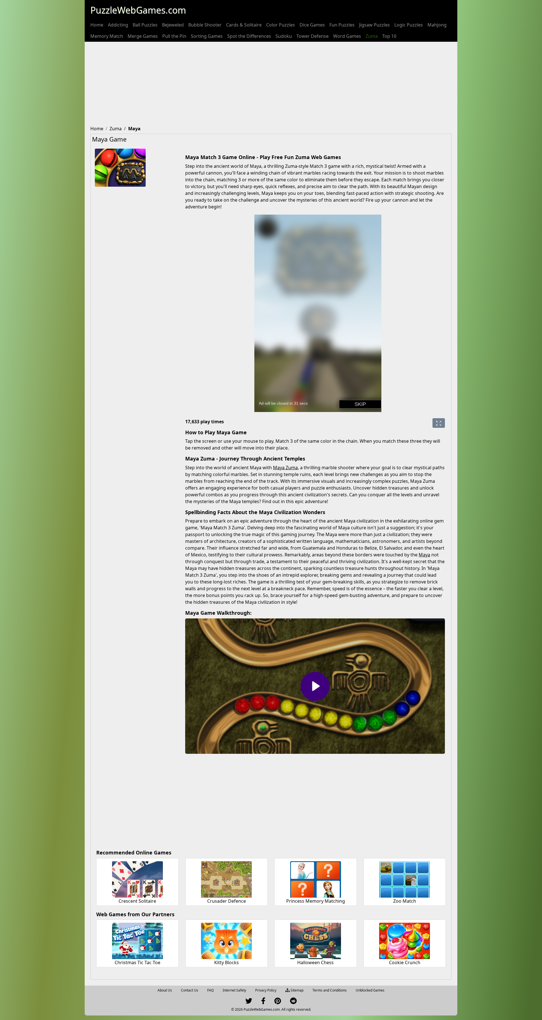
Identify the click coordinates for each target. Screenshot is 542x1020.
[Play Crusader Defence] (226, 879)
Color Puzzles (280, 25)
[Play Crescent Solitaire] (137, 879)
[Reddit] (293, 1002)
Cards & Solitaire (244, 25)
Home (96, 25)
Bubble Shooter (205, 25)
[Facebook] (263, 1002)
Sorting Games (207, 36)
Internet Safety (234, 990)
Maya (424, 555)
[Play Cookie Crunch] (404, 940)
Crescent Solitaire (137, 901)
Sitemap (296, 990)
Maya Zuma (285, 467)
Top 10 (389, 36)
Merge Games (143, 36)
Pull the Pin (174, 36)
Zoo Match (404, 901)
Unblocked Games (370, 990)
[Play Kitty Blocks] (226, 940)
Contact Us (189, 990)
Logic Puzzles (408, 25)
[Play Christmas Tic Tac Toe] (137, 940)
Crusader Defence (226, 901)
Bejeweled (173, 25)
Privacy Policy (265, 990)
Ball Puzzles (145, 25)
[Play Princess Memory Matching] (315, 879)
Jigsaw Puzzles (374, 25)
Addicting (118, 25)
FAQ (210, 990)
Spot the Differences (249, 36)
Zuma (372, 36)
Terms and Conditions (329, 990)
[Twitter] (248, 1002)
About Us (165, 990)
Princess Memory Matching (315, 901)
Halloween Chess (315, 962)
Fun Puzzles (342, 25)
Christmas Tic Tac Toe (137, 962)
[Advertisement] (271, 84)
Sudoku (284, 36)
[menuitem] (97, 24)
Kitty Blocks (226, 962)
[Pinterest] (277, 1002)
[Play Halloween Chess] (315, 940)
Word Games (347, 36)
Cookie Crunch (404, 962)
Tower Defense (312, 36)
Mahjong (437, 25)
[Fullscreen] (438, 423)
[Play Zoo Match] (404, 879)
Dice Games (312, 25)
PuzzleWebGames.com (138, 10)
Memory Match (106, 36)
